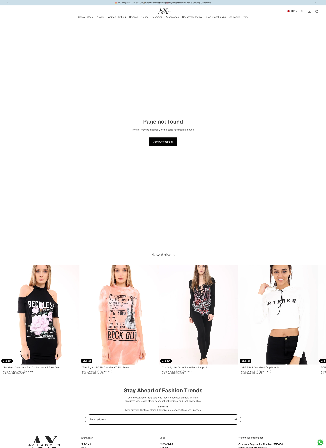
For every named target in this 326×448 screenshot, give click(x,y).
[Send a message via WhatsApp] (320, 442)
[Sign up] (236, 419)
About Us (86, 443)
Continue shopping (163, 141)
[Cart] (317, 11)
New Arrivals (166, 443)
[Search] (302, 11)
